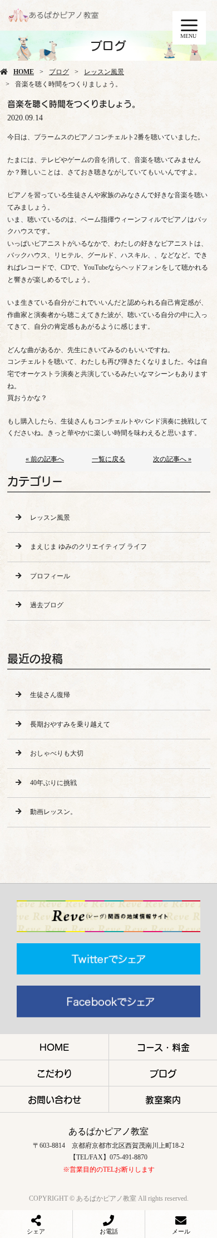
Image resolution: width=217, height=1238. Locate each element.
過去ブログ (46, 605)
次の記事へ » (172, 459)
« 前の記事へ (45, 459)
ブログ (59, 72)
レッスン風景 (104, 72)
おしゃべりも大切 (56, 753)
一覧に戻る (108, 459)
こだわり (54, 1073)
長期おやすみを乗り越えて (70, 724)
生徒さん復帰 (50, 695)
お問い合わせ (54, 1099)
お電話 (109, 1231)
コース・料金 (163, 1046)
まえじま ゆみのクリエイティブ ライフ (88, 546)
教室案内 (163, 1099)
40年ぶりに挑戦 (53, 783)
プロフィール (50, 576)
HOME (23, 72)
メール (181, 1231)
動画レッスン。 (53, 812)
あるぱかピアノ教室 (108, 1131)
